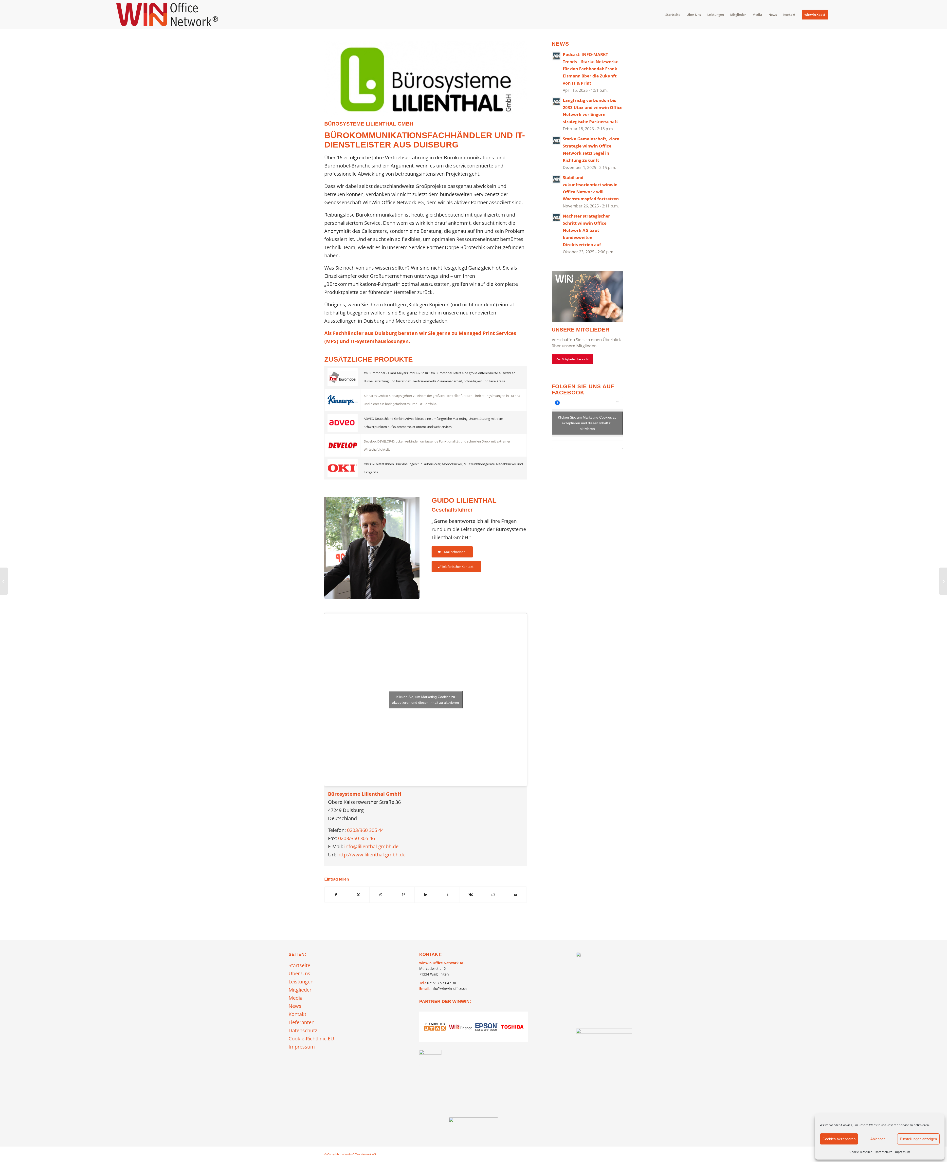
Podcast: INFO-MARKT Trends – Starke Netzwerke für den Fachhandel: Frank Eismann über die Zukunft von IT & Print (591, 69)
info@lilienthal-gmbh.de (371, 846)
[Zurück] (426, 1056)
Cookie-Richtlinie (861, 1152)
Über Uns (299, 973)
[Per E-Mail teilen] (515, 895)
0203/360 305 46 (356, 838)
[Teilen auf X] (358, 895)
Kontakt (297, 1014)
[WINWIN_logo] (167, 14)
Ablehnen (877, 1139)
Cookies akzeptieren (839, 1139)
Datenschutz (883, 1152)
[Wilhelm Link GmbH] (4, 581)
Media (296, 998)
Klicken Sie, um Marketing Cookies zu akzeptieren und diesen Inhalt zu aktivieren (425, 699)
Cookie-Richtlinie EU (311, 1038)
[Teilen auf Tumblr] (448, 895)
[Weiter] (520, 1056)
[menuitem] (672, 14)
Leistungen (301, 981)
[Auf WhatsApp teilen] (381, 895)
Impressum (902, 1152)
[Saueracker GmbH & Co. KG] (943, 581)
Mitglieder (300, 989)
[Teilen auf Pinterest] (403, 895)
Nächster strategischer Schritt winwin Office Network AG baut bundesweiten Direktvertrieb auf (586, 230)
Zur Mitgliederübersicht (572, 359)
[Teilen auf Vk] (470, 895)
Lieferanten (301, 1022)
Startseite (299, 965)
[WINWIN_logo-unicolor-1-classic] (473, 1124)
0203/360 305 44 (365, 830)
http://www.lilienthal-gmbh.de (371, 854)
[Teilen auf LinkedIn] (426, 895)
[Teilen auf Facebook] (336, 895)
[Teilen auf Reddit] (493, 895)
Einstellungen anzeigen (918, 1139)
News (295, 1006)
